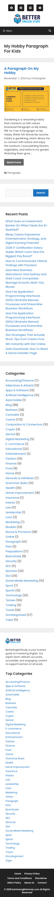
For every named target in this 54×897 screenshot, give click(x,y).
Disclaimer (41, 878)
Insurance (13, 498)
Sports (10, 590)
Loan (9, 517)
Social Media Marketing (22, 581)
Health (10, 488)
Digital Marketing (17, 439)
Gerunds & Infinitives (20, 478)
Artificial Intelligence (20, 395)
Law (8, 507)
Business (12, 410)
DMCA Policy (14, 882)
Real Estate (13, 556)
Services (11, 571)
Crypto (10, 429)
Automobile (14, 400)
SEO (8, 566)
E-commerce (15, 444)
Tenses (11, 600)
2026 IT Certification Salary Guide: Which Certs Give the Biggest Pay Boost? (25, 252)
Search (40, 192)
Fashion (11, 459)
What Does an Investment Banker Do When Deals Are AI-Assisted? (27, 225)
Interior (11, 503)
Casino (10, 420)
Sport (9, 585)
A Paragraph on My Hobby (21, 70)
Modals (11, 527)
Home (18, 873)
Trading (11, 605)
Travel (10, 610)
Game (10, 473)
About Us (29, 882)
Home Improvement (20, 493)
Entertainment (16, 454)
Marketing (13, 522)
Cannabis (12, 415)
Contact (42, 882)
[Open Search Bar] (50, 31)
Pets (9, 546)
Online (10, 537)
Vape (9, 620)
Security (11, 561)
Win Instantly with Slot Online (25, 344)
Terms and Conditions (19, 878)
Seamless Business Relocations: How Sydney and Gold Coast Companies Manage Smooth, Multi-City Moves (26, 278)
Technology (14, 595)
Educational (14, 449)
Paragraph (14, 172)
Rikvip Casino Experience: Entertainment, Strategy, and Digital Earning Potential (26, 239)
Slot (8, 576)
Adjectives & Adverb (20, 385)
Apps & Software (17, 390)
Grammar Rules (17, 483)
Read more (14, 162)
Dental (10, 434)
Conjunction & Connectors (24, 424)
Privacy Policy (32, 873)
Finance (11, 463)
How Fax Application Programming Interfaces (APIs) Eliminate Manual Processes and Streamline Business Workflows (24, 300)
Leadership (13, 512)
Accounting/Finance (20, 380)
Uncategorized (16, 615)
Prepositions (14, 551)
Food (9, 468)
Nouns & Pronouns (18, 532)
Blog (9, 405)
